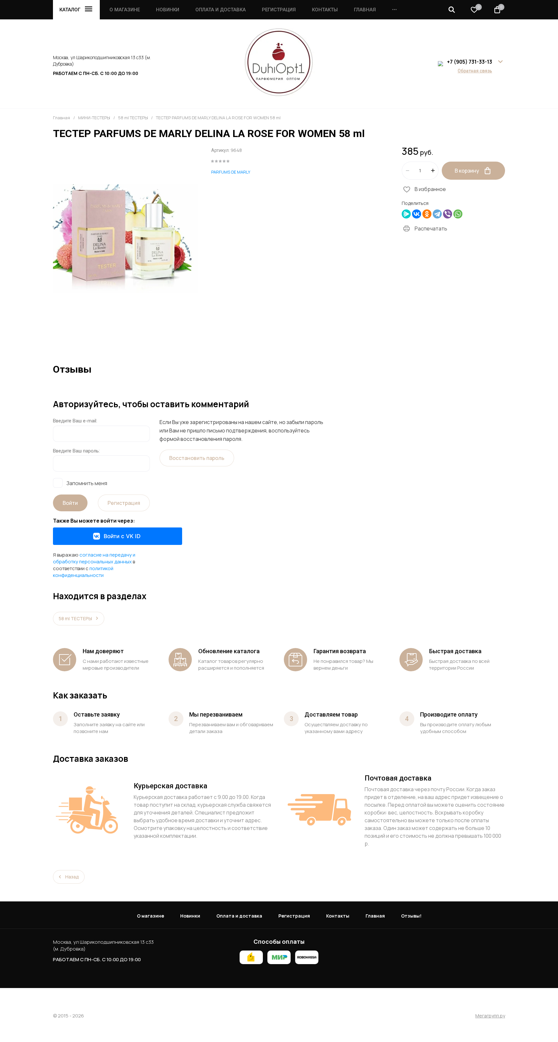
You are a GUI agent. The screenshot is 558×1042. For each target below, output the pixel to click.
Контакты (325, 10)
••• (394, 10)
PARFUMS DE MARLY (230, 172)
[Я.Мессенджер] (406, 213)
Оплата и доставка (220, 10)
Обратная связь (475, 70)
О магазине (124, 10)
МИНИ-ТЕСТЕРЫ (94, 118)
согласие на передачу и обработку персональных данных (94, 558)
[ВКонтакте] (416, 213)
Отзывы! (411, 915)
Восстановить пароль (196, 458)
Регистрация (279, 10)
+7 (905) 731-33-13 (469, 61)
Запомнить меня (87, 483)
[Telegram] (437, 213)
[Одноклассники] (426, 213)
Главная (365, 10)
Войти (70, 502)
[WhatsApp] (457, 213)
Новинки (167, 10)
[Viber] (447, 213)
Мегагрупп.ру (490, 1016)
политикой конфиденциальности (83, 572)
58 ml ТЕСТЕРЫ (133, 118)
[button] (452, 10)
